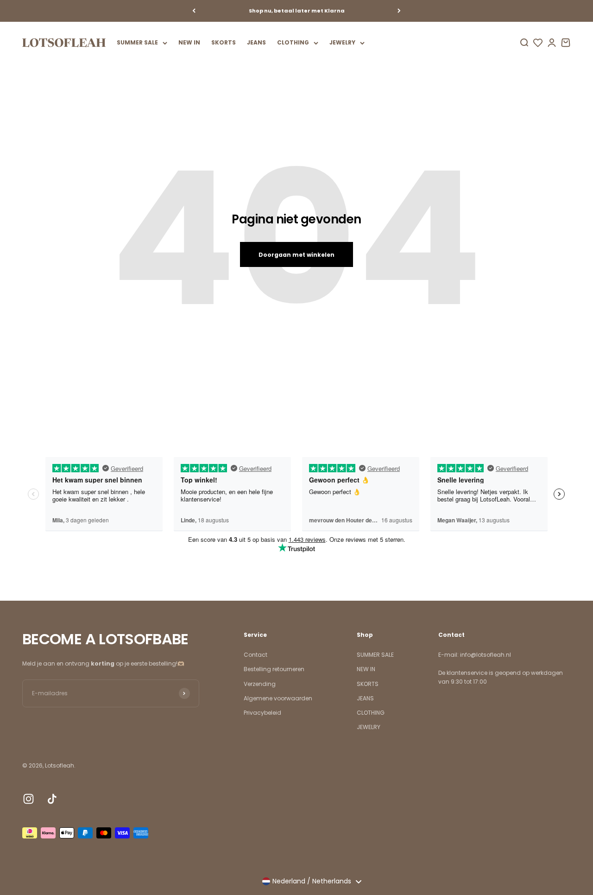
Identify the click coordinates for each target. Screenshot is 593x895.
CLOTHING (293, 42)
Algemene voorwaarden (278, 698)
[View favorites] (538, 43)
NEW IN (189, 42)
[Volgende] (399, 10)
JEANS (256, 42)
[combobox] (311, 881)
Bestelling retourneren (274, 669)
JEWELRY (342, 42)
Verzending (260, 684)
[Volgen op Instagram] (28, 799)
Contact (255, 655)
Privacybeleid (262, 713)
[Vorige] (194, 10)
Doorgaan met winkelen (296, 255)
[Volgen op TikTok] (52, 799)
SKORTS (223, 42)
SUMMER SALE (137, 42)
